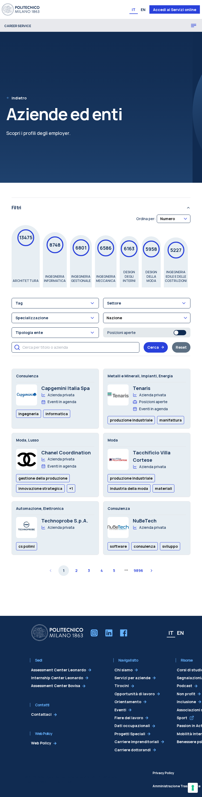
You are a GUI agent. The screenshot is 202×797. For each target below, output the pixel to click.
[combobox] (173, 219)
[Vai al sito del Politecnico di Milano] (20, 9)
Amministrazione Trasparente (176, 786)
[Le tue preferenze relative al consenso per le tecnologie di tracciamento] (193, 788)
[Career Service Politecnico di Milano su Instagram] (94, 633)
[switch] (180, 332)
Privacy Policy (163, 773)
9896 (138, 570)
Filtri (16, 207)
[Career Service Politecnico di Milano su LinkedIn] (109, 633)
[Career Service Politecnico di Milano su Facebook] (123, 633)
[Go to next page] (151, 570)
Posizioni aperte (121, 332)
